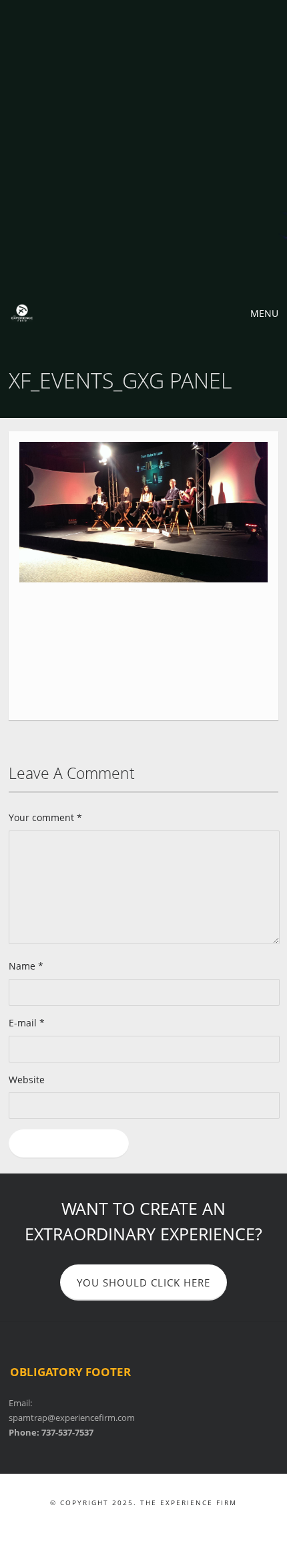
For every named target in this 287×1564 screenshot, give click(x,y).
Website (27, 1079)
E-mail (27, 1022)
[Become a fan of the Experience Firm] (115, 1524)
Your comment (45, 817)
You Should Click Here (143, 1282)
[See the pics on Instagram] (172, 1524)
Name (26, 966)
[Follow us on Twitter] (134, 1524)
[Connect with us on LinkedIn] (153, 1524)
